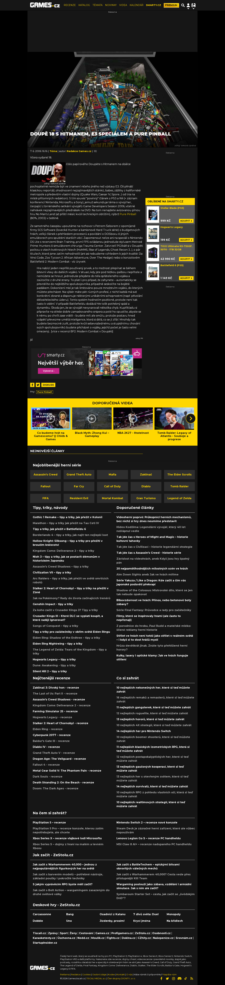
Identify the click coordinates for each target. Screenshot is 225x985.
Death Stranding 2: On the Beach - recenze (63, 782)
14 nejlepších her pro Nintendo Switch (143, 731)
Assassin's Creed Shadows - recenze (59, 699)
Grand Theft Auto (79, 474)
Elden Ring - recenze (48, 729)
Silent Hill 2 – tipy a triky (50, 671)
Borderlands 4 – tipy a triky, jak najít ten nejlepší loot (70, 535)
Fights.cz (113, 938)
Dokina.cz (129, 938)
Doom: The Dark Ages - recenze (55, 788)
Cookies (86, 974)
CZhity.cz (144, 938)
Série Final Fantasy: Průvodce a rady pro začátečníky (153, 610)
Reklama (65, 974)
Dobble (38, 920)
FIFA (45, 498)
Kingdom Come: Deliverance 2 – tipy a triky (63, 550)
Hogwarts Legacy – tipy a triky (54, 659)
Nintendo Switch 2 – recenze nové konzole (146, 822)
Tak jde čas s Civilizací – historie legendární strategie (154, 546)
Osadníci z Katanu (113, 914)
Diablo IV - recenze (46, 747)
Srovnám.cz (184, 938)
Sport (64, 933)
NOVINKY (111, 5)
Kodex (111, 974)
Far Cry (79, 486)
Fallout (45, 486)
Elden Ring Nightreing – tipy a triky (57, 643)
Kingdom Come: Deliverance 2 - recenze (62, 705)
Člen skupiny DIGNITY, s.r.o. (121, 978)
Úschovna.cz (66, 938)
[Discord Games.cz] (179, 978)
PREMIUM (171, 5)
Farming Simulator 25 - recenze (55, 711)
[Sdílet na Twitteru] (38, 385)
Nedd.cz (83, 938)
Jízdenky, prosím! (112, 920)
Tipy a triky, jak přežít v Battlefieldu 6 (59, 529)
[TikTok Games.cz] (185, 978)
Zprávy (53, 933)
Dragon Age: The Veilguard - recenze (59, 758)
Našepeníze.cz (163, 938)
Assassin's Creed (45, 474)
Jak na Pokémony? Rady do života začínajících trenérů (71, 598)
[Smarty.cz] (86, 363)
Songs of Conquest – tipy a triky (55, 625)
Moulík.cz (98, 938)
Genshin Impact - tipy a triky (53, 604)
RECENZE (70, 5)
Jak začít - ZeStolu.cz (53, 855)
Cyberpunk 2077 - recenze (52, 735)
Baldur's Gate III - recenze (51, 741)
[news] (47, 171)
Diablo (146, 486)
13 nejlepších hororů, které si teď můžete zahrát (150, 719)
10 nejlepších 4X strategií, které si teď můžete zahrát (153, 725)
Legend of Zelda (179, 498)
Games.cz (102, 933)
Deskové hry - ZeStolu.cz (56, 905)
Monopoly (174, 914)
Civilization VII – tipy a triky (52, 572)
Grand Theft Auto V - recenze (54, 752)
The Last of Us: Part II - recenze (55, 693)
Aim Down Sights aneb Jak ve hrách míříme (147, 574)
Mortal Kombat (112, 498)
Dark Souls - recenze (47, 776)
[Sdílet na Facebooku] (32, 385)
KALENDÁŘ (136, 5)
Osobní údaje (99, 974)
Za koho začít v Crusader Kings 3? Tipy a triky (65, 610)
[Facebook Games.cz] (161, 978)
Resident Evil (79, 498)
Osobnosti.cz (161, 933)
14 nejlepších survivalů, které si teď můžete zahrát (152, 786)
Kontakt (120, 974)
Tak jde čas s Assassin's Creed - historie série (148, 552)
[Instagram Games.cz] (173, 978)
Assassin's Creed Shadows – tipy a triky (61, 566)
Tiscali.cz (39, 933)
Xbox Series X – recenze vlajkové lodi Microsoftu (67, 838)
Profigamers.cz (122, 933)
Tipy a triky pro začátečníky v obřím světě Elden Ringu (71, 631)
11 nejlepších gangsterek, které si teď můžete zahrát (153, 707)
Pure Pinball (128, 214)
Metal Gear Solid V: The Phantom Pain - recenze (67, 770)
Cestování (86, 933)
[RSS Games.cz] (191, 978)
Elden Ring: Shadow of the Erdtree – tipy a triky (66, 637)
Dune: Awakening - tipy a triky (54, 665)
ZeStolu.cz (142, 933)
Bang (70, 914)
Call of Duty (112, 486)
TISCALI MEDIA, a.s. (96, 978)
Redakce (76, 974)
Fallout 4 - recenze (46, 764)
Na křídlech (175, 920)
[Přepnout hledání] (183, 5)
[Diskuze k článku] (95, 151)
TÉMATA (97, 5)
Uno (69, 920)
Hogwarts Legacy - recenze (52, 717)
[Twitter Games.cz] (167, 978)
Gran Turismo (146, 498)
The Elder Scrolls (179, 474)
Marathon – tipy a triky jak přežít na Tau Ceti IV (66, 523)
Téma (54, 151)
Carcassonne (42, 914)
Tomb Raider (179, 486)
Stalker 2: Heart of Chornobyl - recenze (60, 723)
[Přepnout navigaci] (188, 5)
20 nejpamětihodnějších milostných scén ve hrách (152, 568)
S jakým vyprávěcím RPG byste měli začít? (62, 884)
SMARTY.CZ (153, 5)
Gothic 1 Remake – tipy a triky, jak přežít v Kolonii (67, 517)
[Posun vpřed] (191, 418)
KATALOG (84, 5)
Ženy (73, 933)
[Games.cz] (45, 5)
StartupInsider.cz (45, 942)
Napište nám (170, 974)
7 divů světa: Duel (146, 914)
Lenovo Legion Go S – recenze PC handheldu (148, 838)
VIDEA (123, 5)
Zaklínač (146, 474)
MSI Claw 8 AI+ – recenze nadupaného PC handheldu (154, 844)
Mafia (112, 474)
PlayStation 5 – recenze (49, 822)
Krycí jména (141, 920)
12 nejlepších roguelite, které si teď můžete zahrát (152, 713)
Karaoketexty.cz (44, 938)
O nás (129, 974)
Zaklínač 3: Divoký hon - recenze (56, 687)
